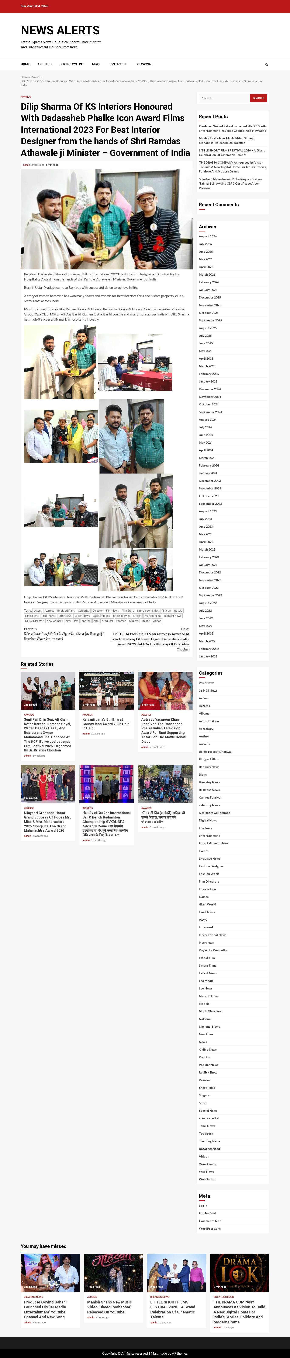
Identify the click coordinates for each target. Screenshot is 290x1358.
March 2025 (207, 366)
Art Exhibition (209, 721)
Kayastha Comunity (213, 950)
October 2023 (208, 496)
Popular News (208, 1064)
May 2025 (205, 351)
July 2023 (205, 519)
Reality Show (208, 1072)
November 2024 (210, 396)
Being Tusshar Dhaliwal (215, 751)
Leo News (206, 988)
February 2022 (209, 648)
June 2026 (206, 251)
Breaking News (209, 782)
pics (96, 620)
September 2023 (210, 503)
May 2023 (205, 534)
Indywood (206, 927)
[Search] (266, 64)
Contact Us (118, 64)
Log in (203, 1205)
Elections (205, 828)
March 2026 (207, 274)
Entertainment (209, 835)
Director (98, 610)
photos (86, 620)
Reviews (204, 1080)
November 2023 (210, 488)
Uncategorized (209, 1149)
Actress (49, 610)
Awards (26, 96)
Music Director (34, 620)
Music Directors (210, 1011)
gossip (178, 610)
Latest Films (207, 965)
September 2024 (210, 412)
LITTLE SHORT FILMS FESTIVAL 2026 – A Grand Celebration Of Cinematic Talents (176, 1273)
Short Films (207, 1087)
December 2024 (210, 389)
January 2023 (208, 564)
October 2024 (208, 404)
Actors (204, 698)
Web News (206, 1171)
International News (212, 935)
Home (25, 64)
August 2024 (208, 419)
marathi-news (172, 615)
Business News (209, 790)
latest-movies (121, 615)
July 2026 (205, 244)
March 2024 (207, 458)
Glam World (207, 904)
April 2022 (206, 633)
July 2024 (205, 427)
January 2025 (208, 381)
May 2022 (205, 626)
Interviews (206, 942)
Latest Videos (101, 615)
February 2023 (209, 557)
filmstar (166, 610)
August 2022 (208, 603)
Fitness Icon (207, 889)
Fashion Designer (211, 866)
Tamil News (207, 1126)
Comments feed (210, 1221)
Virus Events (208, 1164)
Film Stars (128, 610)
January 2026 (208, 290)
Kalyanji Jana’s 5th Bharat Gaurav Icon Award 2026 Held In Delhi (106, 691)
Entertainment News (213, 843)
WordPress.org (210, 1228)
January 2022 (208, 656)
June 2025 (206, 343)
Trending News (209, 1141)
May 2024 (205, 442)
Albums (204, 713)
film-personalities (148, 610)
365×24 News (208, 690)
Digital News (208, 820)
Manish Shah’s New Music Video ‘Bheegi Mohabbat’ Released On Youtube (113, 1273)
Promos (121, 620)
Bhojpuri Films (66, 610)
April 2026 (206, 267)
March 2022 (207, 641)
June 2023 (206, 526)
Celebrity (83, 610)
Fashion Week (209, 874)
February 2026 (209, 282)
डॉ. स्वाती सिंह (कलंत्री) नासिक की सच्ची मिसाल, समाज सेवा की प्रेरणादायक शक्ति (165, 784)
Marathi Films (208, 996)
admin (26, 164)
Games (204, 896)
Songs (203, 1103)
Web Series (207, 1179)
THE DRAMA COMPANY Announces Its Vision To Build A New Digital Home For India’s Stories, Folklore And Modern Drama (233, 167)
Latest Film (207, 958)
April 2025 (206, 358)
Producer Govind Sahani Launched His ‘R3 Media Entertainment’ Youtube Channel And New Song (50, 1273)
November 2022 (210, 580)
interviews (65, 615)
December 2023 (210, 480)
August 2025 (208, 328)
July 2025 (205, 335)
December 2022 (210, 572)
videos (157, 620)
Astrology (206, 728)
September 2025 (210, 320)
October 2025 (208, 312)
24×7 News (206, 683)
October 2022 (208, 587)
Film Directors (209, 881)
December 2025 (210, 297)
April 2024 (206, 450)
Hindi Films (32, 615)
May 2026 (205, 259)
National (205, 1019)
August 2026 (208, 236)
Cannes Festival (210, 797)
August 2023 (208, 511)
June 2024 (206, 435)
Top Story (206, 1133)
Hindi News (49, 615)
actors (38, 610)
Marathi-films (153, 615)
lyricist (137, 615)
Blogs (203, 774)
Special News (208, 1110)
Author (204, 736)
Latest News (82, 615)
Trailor (145, 620)
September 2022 (210, 595)
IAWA (203, 919)
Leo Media (206, 980)
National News (209, 1026)
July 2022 (205, 610)
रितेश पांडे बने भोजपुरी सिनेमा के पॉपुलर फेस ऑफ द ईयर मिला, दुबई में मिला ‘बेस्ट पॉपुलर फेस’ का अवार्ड (64, 634)
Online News (208, 1049)
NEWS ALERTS (60, 30)
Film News (112, 610)
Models (204, 1003)
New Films (72, 620)
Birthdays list (72, 64)
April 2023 (206, 542)
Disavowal (144, 64)
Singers (133, 620)
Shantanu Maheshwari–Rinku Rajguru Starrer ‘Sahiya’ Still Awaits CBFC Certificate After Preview (230, 183)
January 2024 (208, 473)
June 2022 (206, 618)
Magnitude (159, 1353)
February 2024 (209, 465)
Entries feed (207, 1213)
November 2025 (210, 305)
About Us (45, 64)
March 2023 (207, 549)
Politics (204, 1057)
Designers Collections (214, 812)
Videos (204, 1156)
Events (203, 851)
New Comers (55, 620)
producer (107, 620)
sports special (209, 1118)
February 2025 (209, 374)
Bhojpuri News (209, 767)
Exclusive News (209, 858)
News (96, 64)
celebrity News (209, 805)
